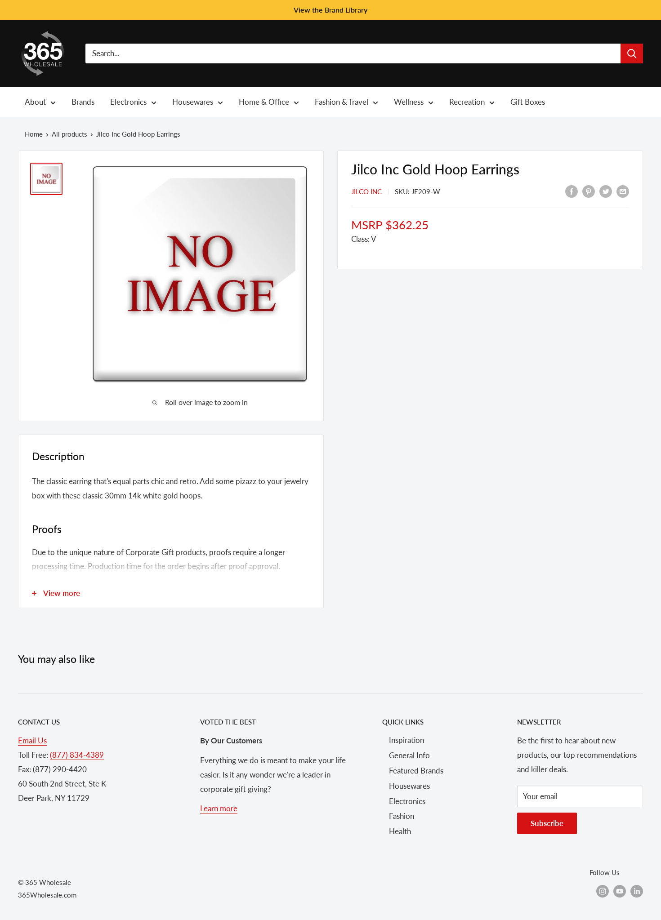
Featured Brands (416, 770)
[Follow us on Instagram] (602, 891)
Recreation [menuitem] (467, 102)
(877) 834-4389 (77, 755)
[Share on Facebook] (571, 190)
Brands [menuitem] (82, 102)
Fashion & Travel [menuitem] (341, 102)
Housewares (409, 786)
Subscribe (547, 823)
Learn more (218, 808)
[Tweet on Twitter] (605, 190)
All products (69, 134)
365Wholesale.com (47, 895)
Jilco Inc (366, 191)
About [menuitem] (35, 102)
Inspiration (406, 740)
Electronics (407, 801)
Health (400, 831)
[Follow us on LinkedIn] (636, 891)
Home (34, 134)
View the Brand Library (330, 9)
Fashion (401, 816)
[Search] (632, 53)
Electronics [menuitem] (128, 102)
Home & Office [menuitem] (264, 102)
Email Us (32, 740)
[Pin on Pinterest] (588, 190)
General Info (409, 755)
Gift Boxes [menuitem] (527, 102)
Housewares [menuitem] (192, 102)
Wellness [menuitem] (409, 102)
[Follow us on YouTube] (619, 891)
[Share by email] (622, 190)
